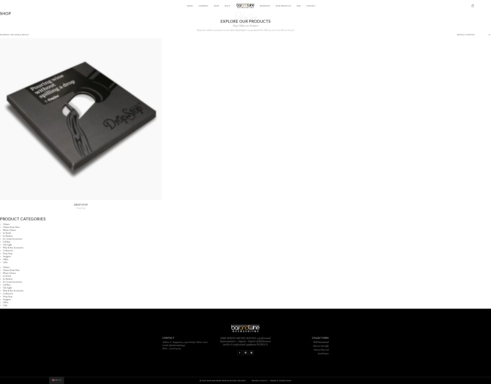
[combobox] (473, 34)
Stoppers (7, 256)
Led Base (6, 241)
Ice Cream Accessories (12, 238)
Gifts (5, 262)
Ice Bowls (7, 233)
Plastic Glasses (9, 230)
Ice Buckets (8, 236)
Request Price (80, 119)
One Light (7, 244)
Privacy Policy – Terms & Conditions (271, 381)
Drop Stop (81, 204)
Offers (5, 259)
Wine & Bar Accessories (13, 247)
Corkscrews (8, 250)
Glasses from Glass (11, 227)
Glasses (6, 224)
